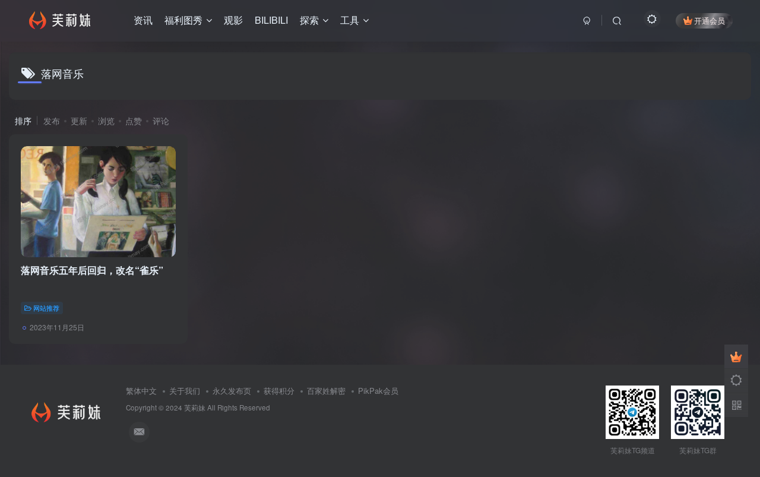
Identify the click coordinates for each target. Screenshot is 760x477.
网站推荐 (46, 307)
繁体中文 (141, 390)
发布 (51, 121)
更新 (79, 121)
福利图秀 (183, 20)
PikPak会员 (378, 390)
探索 (309, 20)
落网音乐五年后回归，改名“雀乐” (92, 270)
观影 (233, 20)
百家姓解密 (326, 390)
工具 (349, 20)
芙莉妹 (194, 407)
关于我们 (184, 390)
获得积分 (279, 390)
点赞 (133, 121)
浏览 (106, 121)
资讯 (143, 20)
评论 (161, 121)
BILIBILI (271, 20)
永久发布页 (232, 390)
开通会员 (709, 20)
